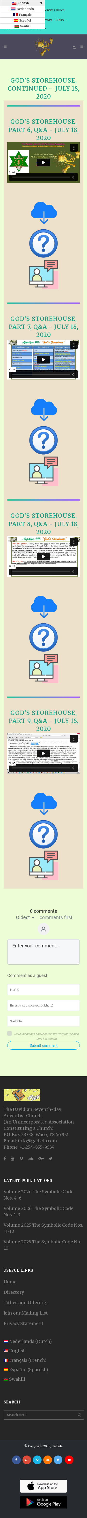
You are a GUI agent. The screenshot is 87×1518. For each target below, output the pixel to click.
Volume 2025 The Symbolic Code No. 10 (42, 1245)
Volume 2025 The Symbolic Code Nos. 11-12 (43, 1228)
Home (10, 1282)
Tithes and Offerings (26, 1302)
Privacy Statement (24, 1323)
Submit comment (44, 1045)
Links (60, 20)
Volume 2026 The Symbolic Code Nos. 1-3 (38, 1211)
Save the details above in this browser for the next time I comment (46, 1036)
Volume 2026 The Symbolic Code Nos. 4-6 (38, 1195)
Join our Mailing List (26, 1313)
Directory (14, 1292)
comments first (56, 917)
